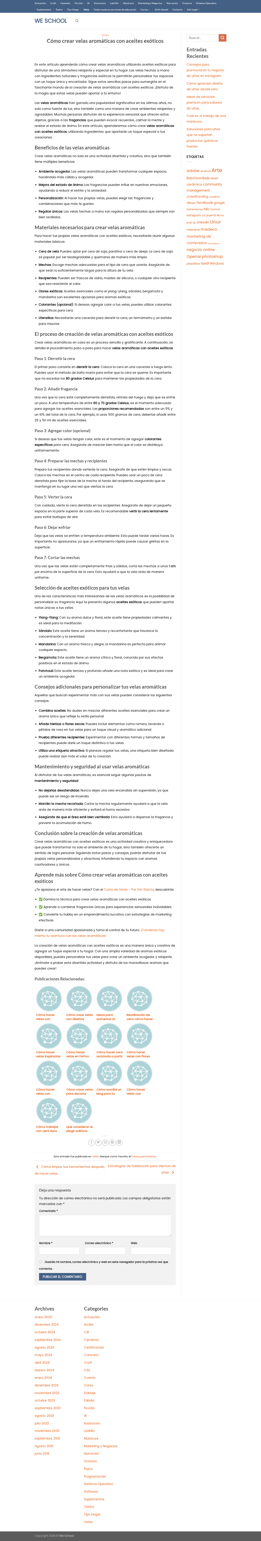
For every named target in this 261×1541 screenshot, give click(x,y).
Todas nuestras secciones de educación (115, 9)
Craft (53, 3)
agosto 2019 (44, 1446)
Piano (88, 1469)
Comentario (48, 1211)
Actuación (40, 3)
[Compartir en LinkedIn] (119, 1142)
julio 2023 (42, 1423)
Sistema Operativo (206, 3)
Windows (217, 263)
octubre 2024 (45, 1332)
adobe (193, 170)
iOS (204, 215)
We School (51, 21)
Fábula (89, 1400)
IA (88, 3)
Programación (95, 1476)
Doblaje (90, 1393)
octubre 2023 (45, 1400)
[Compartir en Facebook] (91, 1142)
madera (209, 229)
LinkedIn (203, 222)
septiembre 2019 (47, 1438)
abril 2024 (42, 1362)
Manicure (128, 3)
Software (91, 1491)
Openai (194, 256)
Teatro (59, 9)
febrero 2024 (44, 1370)
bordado (203, 178)
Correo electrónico (99, 1243)
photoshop (212, 256)
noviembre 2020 (47, 1431)
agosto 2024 (44, 1347)
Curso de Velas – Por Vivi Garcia (129, 889)
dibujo (191, 203)
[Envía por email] (105, 1142)
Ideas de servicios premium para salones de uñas (204, 103)
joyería (211, 215)
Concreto (91, 1355)
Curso (88, 1385)
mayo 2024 (43, 1355)
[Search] (76, 20)
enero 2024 (43, 1378)
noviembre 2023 (47, 1393)
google (219, 203)
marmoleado (214, 243)
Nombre (46, 1243)
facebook (205, 202)
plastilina (193, 264)
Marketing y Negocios (150, 3)
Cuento (90, 1378)
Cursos (144, 9)
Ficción (79, 3)
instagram (194, 215)
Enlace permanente (144, 1156)
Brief (214, 178)
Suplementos (44, 9)
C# (86, 1332)
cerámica (194, 184)
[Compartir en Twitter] (98, 1142)
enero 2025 (43, 1317)
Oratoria (187, 3)
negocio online (201, 249)
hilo (207, 209)
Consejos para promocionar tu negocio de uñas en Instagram (205, 70)
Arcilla (88, 1324)
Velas (86, 9)
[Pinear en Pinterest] (112, 1142)
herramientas (195, 209)
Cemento (65, 3)
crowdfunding (197, 196)
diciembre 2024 (47, 1324)
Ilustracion (100, 3)
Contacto (177, 9)
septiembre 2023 (48, 1408)
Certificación (94, 1347)
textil (205, 263)
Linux (215, 222)
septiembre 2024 (48, 1340)
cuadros (214, 196)
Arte (216, 170)
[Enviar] (222, 38)
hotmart (215, 209)
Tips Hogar (73, 9)
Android (205, 171)
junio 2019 (42, 1453)
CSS (87, 1370)
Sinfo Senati (161, 9)
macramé (193, 230)
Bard (191, 178)
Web (134, 1243)
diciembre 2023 (46, 1385)
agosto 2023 (44, 1416)
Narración (172, 3)
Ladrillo (114, 3)
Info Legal (192, 9)
